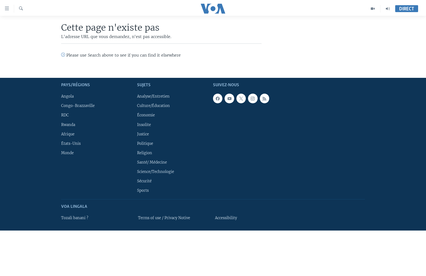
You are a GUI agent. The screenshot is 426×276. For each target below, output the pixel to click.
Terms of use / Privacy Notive (164, 218)
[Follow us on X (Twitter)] (241, 98)
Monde (67, 153)
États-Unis (71, 143)
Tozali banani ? (74, 218)
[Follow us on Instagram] (252, 98)
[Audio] (387, 8)
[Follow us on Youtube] (229, 98)
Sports (143, 190)
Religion (144, 153)
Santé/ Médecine (152, 162)
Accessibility (226, 218)
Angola (67, 96)
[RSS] (264, 98)
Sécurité (144, 181)
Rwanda (68, 124)
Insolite (144, 124)
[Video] (372, 8)
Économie (146, 115)
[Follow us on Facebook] (217, 98)
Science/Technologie (155, 172)
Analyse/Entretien (153, 96)
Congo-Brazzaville (78, 106)
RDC (65, 115)
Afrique (67, 134)
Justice (143, 134)
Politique (145, 143)
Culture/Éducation (153, 106)
